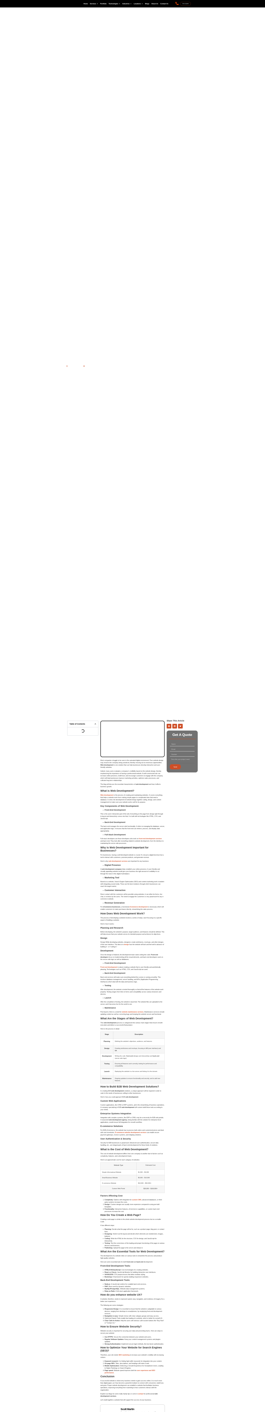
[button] (95, 724)
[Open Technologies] (119, 4)
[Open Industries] (131, 4)
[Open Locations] (142, 4)
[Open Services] (97, 4)
